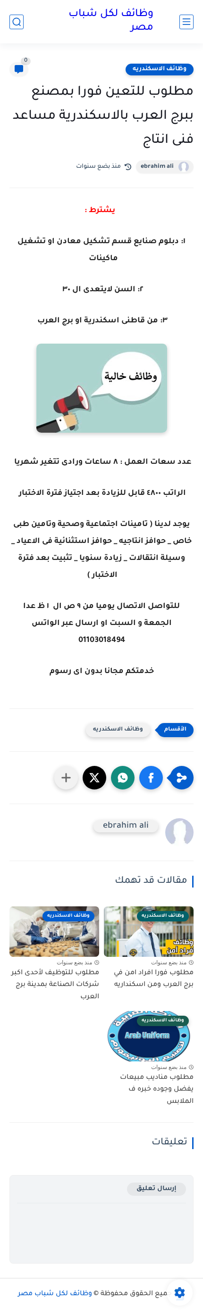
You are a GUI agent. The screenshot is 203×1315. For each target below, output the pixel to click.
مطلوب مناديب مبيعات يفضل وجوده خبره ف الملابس (157, 1090)
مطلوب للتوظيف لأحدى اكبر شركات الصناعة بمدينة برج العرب (55, 985)
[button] (151, 777)
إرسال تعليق (156, 1188)
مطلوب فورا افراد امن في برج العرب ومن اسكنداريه (154, 979)
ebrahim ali (157, 167)
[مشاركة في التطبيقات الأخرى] (66, 777)
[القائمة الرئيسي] (186, 22)
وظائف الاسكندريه (159, 69)
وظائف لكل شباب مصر (110, 21)
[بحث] (16, 22)
